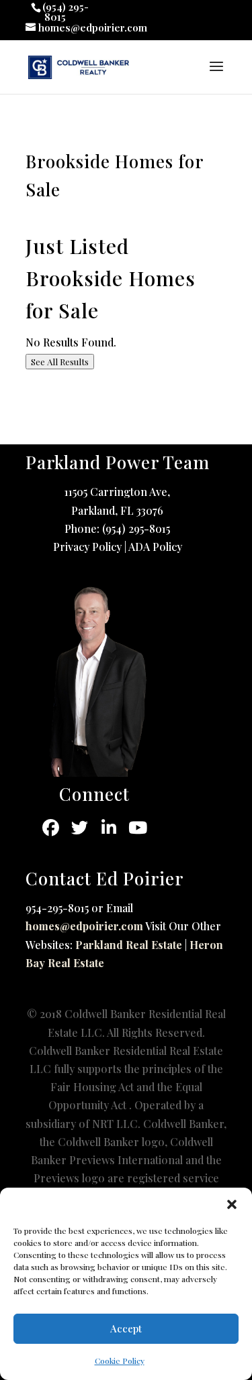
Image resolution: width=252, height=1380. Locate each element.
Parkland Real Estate (128, 945)
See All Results (60, 361)
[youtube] (137, 828)
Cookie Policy (119, 1360)
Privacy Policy (87, 547)
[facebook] (50, 828)
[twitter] (79, 828)
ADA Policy (155, 547)
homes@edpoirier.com (84, 926)
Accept (126, 1328)
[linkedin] (108, 828)
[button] (232, 1204)
